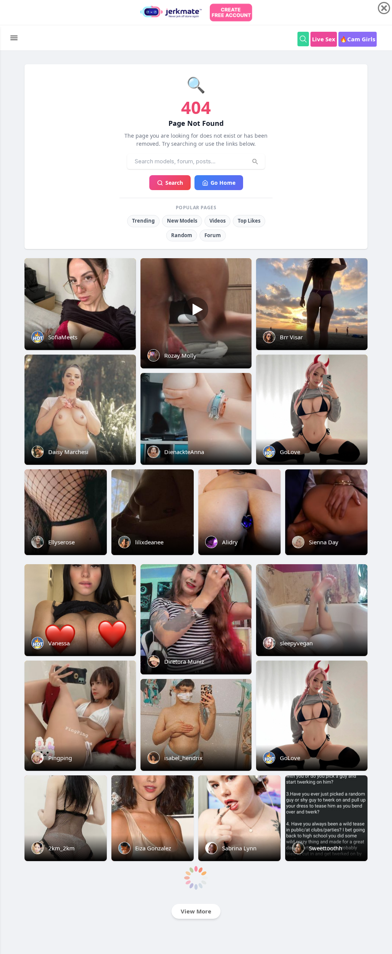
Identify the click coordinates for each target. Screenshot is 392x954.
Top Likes (249, 220)
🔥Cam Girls (357, 39)
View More (196, 911)
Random (181, 235)
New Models (182, 220)
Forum (212, 235)
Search (174, 182)
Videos (217, 220)
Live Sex (323, 39)
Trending (143, 220)
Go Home (223, 182)
